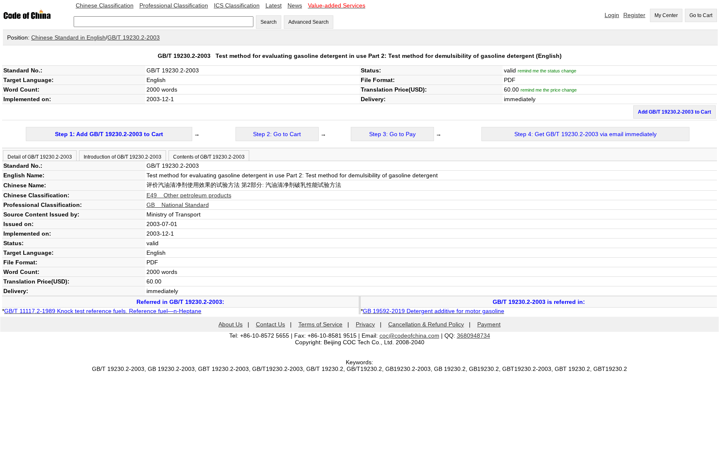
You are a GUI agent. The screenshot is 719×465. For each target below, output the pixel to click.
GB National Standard (177, 204)
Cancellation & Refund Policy (426, 324)
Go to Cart (700, 15)
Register (634, 15)
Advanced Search (308, 22)
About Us (230, 324)
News (295, 5)
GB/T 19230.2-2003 (133, 37)
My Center (666, 15)
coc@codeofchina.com (409, 335)
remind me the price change (549, 89)
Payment (489, 324)
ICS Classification (237, 5)
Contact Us (270, 324)
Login (612, 15)
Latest (273, 5)
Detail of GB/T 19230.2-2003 (39, 157)
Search (268, 22)
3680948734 (473, 335)
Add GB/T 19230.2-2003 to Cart (674, 112)
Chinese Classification (105, 5)
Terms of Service (320, 324)
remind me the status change (547, 70)
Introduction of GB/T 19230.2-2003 (122, 157)
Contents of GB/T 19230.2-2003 (209, 157)
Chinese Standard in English (68, 37)
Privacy (365, 324)
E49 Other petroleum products (188, 195)
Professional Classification (173, 5)
